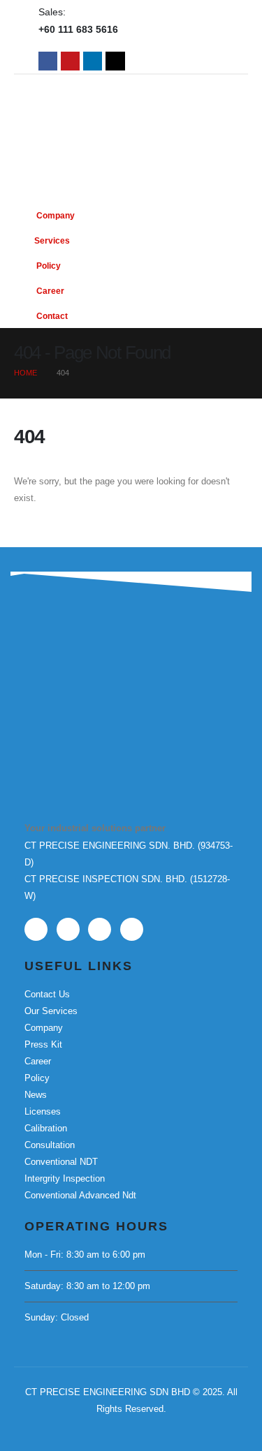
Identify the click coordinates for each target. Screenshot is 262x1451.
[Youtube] (70, 61)
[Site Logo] (131, 104)
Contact (51, 315)
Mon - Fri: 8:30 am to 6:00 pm (84, 1254)
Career (49, 290)
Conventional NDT (61, 1161)
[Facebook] (47, 61)
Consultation (49, 1145)
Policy (47, 265)
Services (52, 240)
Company (54, 215)
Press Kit (43, 1044)
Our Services (51, 1011)
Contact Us (47, 994)
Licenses (42, 1111)
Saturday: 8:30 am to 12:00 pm (87, 1286)
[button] (234, 236)
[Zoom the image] (94, 672)
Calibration (45, 1128)
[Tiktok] (114, 61)
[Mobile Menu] (202, 160)
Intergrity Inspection (64, 1178)
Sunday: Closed (56, 1317)
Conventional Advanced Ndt (80, 1195)
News (35, 1094)
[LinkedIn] (92, 61)
